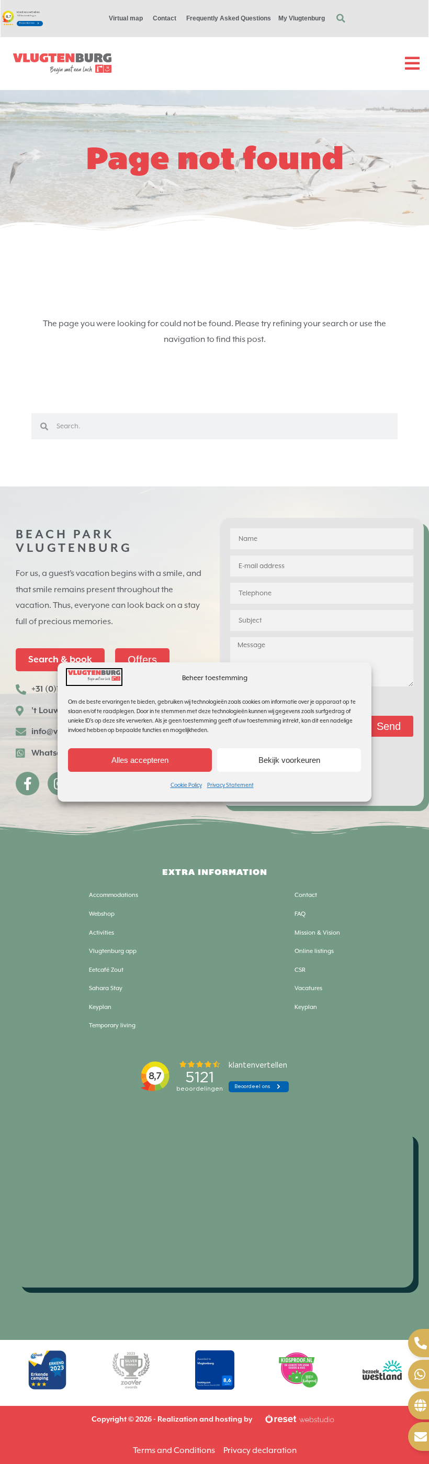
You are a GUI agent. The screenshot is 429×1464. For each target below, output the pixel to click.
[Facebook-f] (27, 783)
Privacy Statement (230, 785)
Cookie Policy (186, 785)
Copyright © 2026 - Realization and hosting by (172, 1419)
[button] (340, 18)
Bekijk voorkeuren (289, 760)
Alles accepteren (139, 760)
